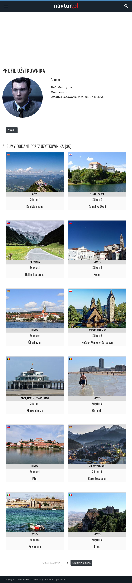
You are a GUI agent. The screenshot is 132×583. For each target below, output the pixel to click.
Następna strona (81, 562)
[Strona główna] (66, 8)
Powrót (12, 130)
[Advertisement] (66, 36)
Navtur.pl (27, 579)
